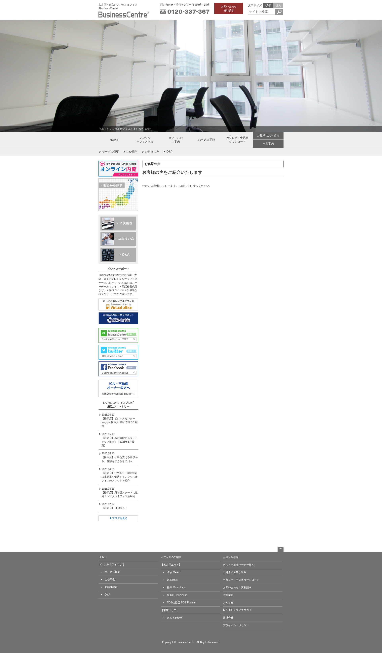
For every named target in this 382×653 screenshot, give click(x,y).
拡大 (278, 5)
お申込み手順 (206, 139)
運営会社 (228, 617)
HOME (102, 128)
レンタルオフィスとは (122, 128)
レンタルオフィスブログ (237, 610)
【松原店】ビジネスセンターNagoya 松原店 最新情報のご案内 (119, 422)
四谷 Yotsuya (174, 617)
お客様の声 (144, 128)
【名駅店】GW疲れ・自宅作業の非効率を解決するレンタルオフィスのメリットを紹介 (119, 476)
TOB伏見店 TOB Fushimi (181, 602)
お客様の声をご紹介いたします (172, 172)
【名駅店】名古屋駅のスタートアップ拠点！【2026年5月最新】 (119, 441)
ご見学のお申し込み (234, 572)
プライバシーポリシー (236, 625)
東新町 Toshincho (177, 594)
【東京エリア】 (170, 610)
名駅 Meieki (173, 572)
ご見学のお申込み (268, 135)
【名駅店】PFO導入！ (114, 508)
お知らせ (228, 602)
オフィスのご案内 (176, 139)
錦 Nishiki (172, 579)
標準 (268, 5)
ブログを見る (120, 518)
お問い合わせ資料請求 (229, 8)
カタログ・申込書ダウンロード (237, 139)
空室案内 (268, 143)
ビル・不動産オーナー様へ (238, 564)
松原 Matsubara (176, 587)
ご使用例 (131, 151)
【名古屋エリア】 (171, 564)
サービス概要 (110, 151)
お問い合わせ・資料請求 (237, 587)
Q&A (169, 151)
